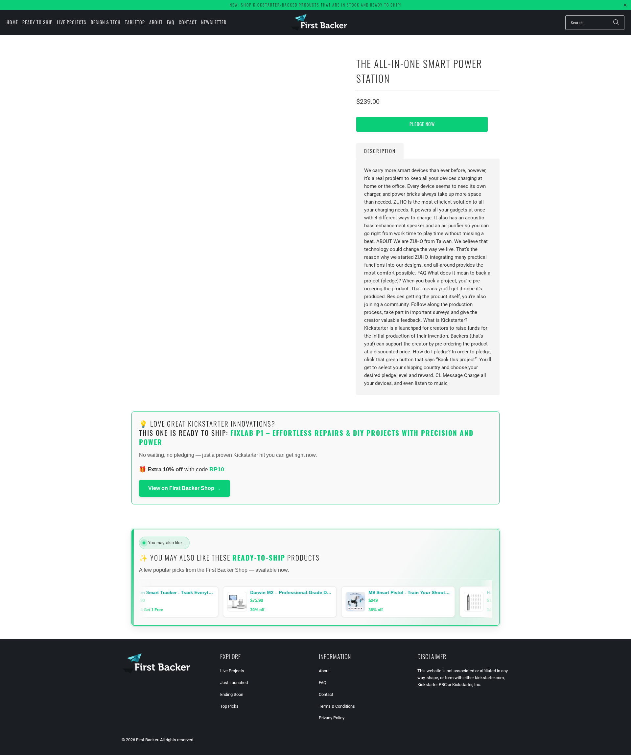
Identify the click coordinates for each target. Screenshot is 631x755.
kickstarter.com (489, 677)
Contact (326, 694)
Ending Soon (231, 694)
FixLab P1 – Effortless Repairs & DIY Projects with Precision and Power (306, 437)
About (324, 670)
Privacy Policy (331, 717)
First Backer (147, 739)
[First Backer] (318, 22)
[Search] (616, 22)
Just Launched (234, 682)
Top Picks (229, 706)
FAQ (322, 682)
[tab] (380, 151)
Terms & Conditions (337, 706)
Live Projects (232, 670)
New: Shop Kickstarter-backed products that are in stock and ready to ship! (316, 5)
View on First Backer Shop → (184, 488)
